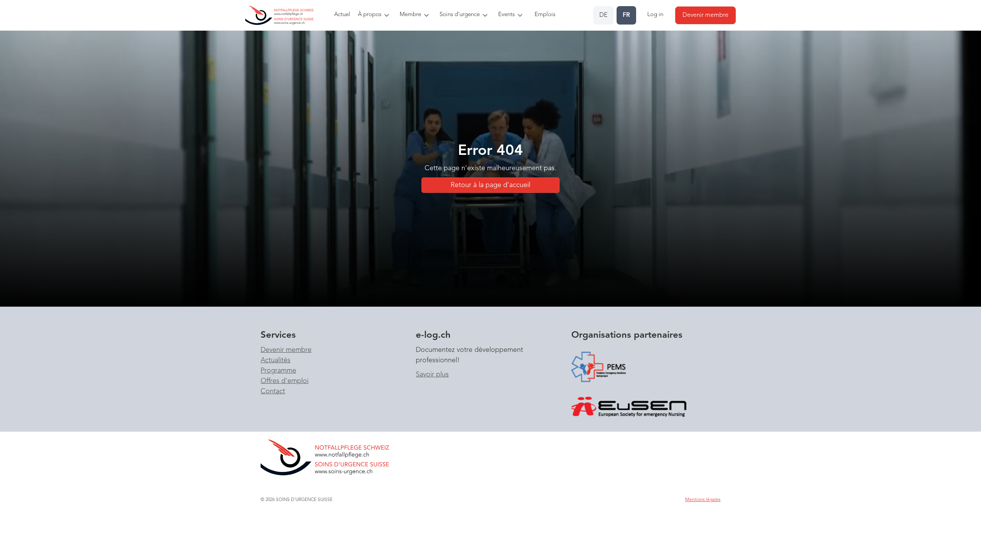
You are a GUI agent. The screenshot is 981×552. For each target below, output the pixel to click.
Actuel (342, 15)
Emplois (545, 15)
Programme (278, 370)
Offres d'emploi (284, 381)
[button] (376, 15)
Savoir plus (432, 374)
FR (626, 15)
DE (603, 15)
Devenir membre (286, 350)
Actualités (275, 360)
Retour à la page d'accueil (490, 185)
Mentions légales (702, 500)
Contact (273, 391)
